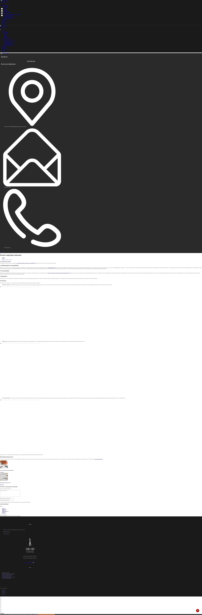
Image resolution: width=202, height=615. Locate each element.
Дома (5, 8)
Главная (3, 4)
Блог (3, 49)
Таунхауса (6, 10)
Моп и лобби (6, 11)
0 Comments (9, 261)
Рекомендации (4, 511)
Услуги (3, 13)
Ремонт (3, 512)
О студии (3, 20)
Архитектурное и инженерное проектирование (12, 14)
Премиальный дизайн (8, 12)
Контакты (4, 50)
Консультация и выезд (8, 18)
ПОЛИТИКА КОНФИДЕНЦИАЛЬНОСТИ (47, 614)
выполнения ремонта (99, 459)
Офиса (5, 9)
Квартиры (6, 6)
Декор (3, 508)
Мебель (3, 510)
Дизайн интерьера (5, 5)
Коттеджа (6, 7)
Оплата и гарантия (5, 21)
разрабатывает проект (52, 267)
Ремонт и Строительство (8, 15)
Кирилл (5, 261)
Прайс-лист (4, 23)
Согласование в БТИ (8, 16)
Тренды (3, 513)
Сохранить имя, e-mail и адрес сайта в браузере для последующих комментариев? (15, 502)
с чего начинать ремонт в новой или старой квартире (25, 263)
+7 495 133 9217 (3, 2)
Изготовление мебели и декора (9, 17)
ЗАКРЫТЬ (2, 613)
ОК (38, 614)
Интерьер (4, 509)
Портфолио (4, 19)
